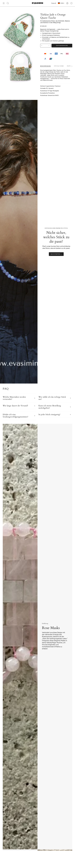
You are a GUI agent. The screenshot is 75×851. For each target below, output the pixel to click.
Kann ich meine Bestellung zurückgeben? (50, 406)
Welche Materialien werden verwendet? (14, 398)
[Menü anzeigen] (3, 3)
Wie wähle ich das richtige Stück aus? (52, 398)
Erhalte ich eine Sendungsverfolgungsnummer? (15, 415)
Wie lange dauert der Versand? (15, 405)
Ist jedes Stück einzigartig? (49, 414)
